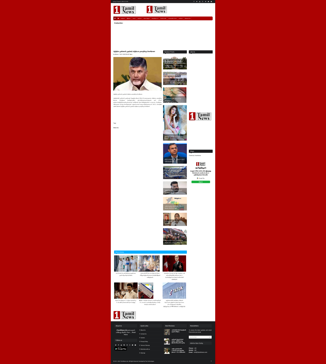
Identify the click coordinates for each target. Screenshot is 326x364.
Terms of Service (145, 345)
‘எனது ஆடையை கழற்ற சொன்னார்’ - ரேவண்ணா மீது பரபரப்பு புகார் (174, 191)
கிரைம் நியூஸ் (147, 18)
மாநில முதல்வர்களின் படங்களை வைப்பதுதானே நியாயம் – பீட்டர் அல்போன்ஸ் (178, 350)
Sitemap (142, 353)
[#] (201, 116)
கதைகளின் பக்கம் (172, 18)
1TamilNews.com (124, 361)
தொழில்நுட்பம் (155, 18)
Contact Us (143, 334)
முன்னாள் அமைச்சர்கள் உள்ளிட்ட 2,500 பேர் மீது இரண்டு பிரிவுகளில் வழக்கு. (178, 341)
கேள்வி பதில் (163, 18)
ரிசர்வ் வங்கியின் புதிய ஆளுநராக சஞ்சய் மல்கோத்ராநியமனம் (175, 160)
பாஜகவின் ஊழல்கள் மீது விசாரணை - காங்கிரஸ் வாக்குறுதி (174, 222)
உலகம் (134, 18)
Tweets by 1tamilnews (195, 155)
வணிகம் (181, 18)
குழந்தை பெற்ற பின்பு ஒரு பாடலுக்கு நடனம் (173, 137)
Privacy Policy (144, 341)
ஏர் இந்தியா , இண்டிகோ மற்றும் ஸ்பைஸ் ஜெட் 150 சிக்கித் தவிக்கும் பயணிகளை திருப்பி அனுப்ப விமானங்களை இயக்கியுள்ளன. (174, 173)
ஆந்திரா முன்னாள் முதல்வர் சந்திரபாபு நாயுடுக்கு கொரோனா (134, 51)
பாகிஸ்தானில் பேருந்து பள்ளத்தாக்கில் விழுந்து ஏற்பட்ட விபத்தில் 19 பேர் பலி (174, 241)
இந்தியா (129, 18)
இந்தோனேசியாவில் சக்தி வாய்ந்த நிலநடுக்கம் (173, 99)
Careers (142, 337)
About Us (143, 330)
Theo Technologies (149, 361)
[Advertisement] (163, 37)
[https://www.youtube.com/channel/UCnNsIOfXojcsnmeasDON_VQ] (178, 9)
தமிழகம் (123, 18)
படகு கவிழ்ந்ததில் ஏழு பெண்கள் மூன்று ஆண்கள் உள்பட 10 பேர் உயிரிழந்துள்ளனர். (175, 81)
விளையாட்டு (187, 18)
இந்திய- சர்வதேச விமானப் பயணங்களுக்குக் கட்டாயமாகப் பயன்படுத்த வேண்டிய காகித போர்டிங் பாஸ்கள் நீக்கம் (150, 302)
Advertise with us (145, 349)
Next (215, 174)
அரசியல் (140, 18)
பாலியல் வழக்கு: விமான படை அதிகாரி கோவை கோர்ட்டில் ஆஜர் (174, 207)
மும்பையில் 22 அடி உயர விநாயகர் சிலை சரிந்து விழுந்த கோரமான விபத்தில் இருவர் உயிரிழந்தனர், (150, 275)
